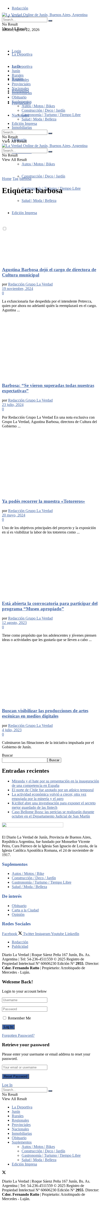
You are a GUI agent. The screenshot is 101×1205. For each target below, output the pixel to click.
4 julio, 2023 (12, 730)
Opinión (18, 914)
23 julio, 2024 (13, 405)
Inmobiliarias (22, 127)
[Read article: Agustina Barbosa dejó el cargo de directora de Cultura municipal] (50, 231)
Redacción (20, 8)
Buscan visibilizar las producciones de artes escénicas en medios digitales (45, 713)
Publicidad (20, 946)
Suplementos (22, 101)
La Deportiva (22, 54)
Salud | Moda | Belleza (39, 119)
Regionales (20, 80)
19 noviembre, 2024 (17, 288)
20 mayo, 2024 (13, 515)
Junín (16, 71)
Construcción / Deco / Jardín (34, 878)
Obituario (19, 97)
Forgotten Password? (18, 1035)
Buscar (7, 755)
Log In (7, 1085)
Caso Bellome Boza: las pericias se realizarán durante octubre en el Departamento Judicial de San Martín (53, 814)
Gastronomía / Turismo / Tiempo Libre (41, 882)
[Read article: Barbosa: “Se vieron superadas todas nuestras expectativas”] (50, 347)
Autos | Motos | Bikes (38, 164)
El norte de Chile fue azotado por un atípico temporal (53, 790)
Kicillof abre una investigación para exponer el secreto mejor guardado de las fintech (54, 805)
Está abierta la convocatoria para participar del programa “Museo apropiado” (50, 606)
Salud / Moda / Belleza (29, 887)
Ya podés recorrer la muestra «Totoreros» (43, 501)
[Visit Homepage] (45, 15)
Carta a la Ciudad (25, 910)
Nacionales (20, 115)
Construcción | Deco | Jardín (43, 176)
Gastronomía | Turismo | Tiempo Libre (51, 115)
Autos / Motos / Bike (28, 873)
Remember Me (19, 1018)
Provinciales (21, 84)
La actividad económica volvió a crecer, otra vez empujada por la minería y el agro (49, 796)
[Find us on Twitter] (4, 38)
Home (7, 179)
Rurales (18, 75)
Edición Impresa (24, 123)
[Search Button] (50, 20)
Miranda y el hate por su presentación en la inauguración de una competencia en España (55, 783)
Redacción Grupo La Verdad (30, 284)
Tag (15, 179)
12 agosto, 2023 (14, 623)
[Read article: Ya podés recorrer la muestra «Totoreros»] (50, 463)
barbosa (25, 179)
